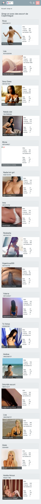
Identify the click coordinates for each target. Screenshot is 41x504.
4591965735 (7, 235)
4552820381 (6, 326)
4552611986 (7, 478)
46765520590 (7, 53)
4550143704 (7, 175)
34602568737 (6, 23)
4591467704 (6, 84)
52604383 (5, 447)
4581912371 (6, 387)
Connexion (34, 2)
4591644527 (6, 144)
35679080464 (7, 114)
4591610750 (6, 205)
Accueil (3, 8)
